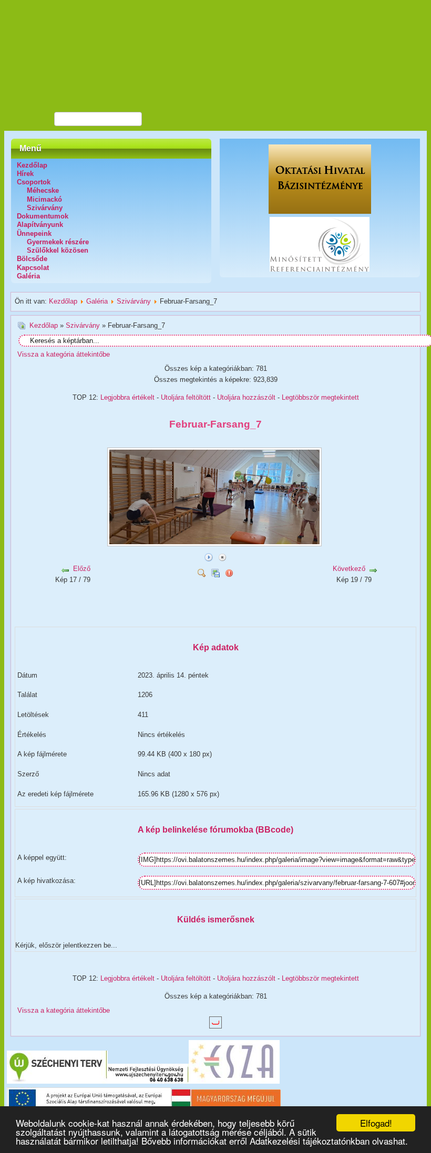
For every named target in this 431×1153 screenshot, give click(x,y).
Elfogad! (376, 1122)
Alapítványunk (40, 224)
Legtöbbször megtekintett (320, 397)
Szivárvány (45, 208)
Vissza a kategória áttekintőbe (63, 354)
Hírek (25, 174)
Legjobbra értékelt (127, 397)
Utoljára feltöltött (186, 397)
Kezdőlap (32, 165)
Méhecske (43, 190)
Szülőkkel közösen (57, 250)
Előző (81, 569)
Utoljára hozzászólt (246, 397)
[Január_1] (148, 608)
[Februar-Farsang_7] (215, 542)
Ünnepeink (34, 233)
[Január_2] (148, 621)
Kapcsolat (33, 268)
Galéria (28, 276)
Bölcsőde (32, 259)
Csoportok (33, 182)
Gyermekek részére (58, 242)
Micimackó (44, 199)
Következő (349, 569)
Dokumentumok (42, 216)
